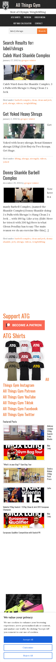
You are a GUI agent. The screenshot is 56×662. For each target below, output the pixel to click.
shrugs (11, 103)
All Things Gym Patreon (19, 391)
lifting (18, 158)
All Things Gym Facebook (20, 408)
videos (19, 103)
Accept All (28, 639)
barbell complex (23, 100)
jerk (5, 103)
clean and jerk (45, 100)
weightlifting (30, 103)
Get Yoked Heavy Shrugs (22, 113)
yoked (6, 162)
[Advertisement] (28, 283)
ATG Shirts (14, 335)
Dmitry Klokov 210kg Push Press (49, 474)
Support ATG (16, 315)
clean (34, 100)
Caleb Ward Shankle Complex (26, 55)
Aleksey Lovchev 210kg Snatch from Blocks (50, 432)
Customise (28, 647)
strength (34, 158)
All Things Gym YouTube (19, 397)
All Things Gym (28, 4)
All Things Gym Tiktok (18, 402)
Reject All (28, 655)
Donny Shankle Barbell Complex (21, 175)
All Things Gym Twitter (19, 414)
